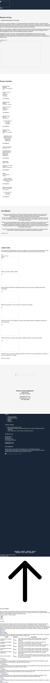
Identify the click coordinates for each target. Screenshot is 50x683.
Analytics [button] (2, 668)
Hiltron (2, 257)
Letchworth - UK (7, 147)
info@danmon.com (25, 398)
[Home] (5, 6)
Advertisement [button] (3, 672)
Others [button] (1, 677)
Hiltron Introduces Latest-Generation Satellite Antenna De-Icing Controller (21, 338)
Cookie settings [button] (12, 614)
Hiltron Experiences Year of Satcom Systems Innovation (16, 304)
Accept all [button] (2, 614)
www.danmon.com (9, 442)
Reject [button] (6, 614)
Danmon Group (4, 255)
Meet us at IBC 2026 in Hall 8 (9, 271)
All (2, 254)
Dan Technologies (27, 33)
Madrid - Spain (6, 162)
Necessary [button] (2, 630)
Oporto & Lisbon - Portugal (6, 174)
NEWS (9, 420)
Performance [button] (3, 663)
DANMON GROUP (12, 416)
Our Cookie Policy (4, 556)
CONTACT (10, 421)
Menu (1, 8)
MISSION (10, 419)
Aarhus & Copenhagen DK (7, 88)
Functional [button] (2, 658)
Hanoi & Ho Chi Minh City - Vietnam (7, 188)
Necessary (4, 632)
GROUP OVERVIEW (12, 418)
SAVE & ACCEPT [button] (4, 682)
